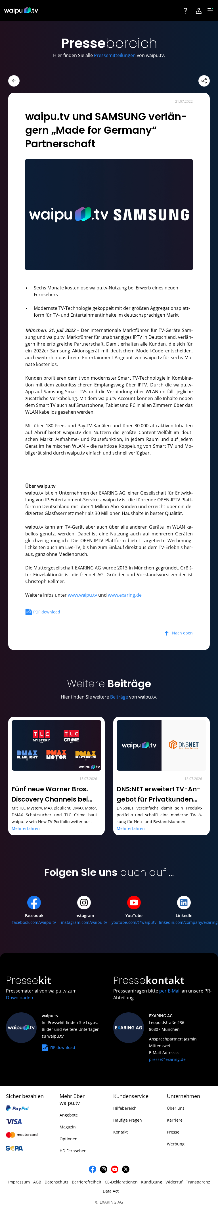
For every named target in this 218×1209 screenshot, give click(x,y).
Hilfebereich (125, 1108)
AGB (37, 1182)
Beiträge (119, 697)
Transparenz (198, 1182)
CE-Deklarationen (121, 1182)
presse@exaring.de (167, 1059)
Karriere (175, 1120)
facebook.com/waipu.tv (34, 922)
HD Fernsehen (73, 1150)
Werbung (176, 1144)
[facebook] (92, 1169)
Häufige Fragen (127, 1120)
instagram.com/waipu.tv (84, 922)
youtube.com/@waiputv (134, 922)
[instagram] (103, 1169)
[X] (125, 1169)
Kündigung (151, 1182)
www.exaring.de (125, 595)
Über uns (176, 1108)
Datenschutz (56, 1182)
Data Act (111, 1191)
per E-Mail (170, 991)
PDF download (46, 612)
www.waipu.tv (82, 595)
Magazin (68, 1127)
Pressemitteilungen (115, 55)
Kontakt (120, 1132)
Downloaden (19, 997)
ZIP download (62, 1047)
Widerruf (174, 1182)
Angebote (69, 1115)
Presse (173, 1132)
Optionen (68, 1138)
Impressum (19, 1182)
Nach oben (182, 633)
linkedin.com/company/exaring (188, 922)
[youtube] (114, 1169)
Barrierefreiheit (86, 1182)
